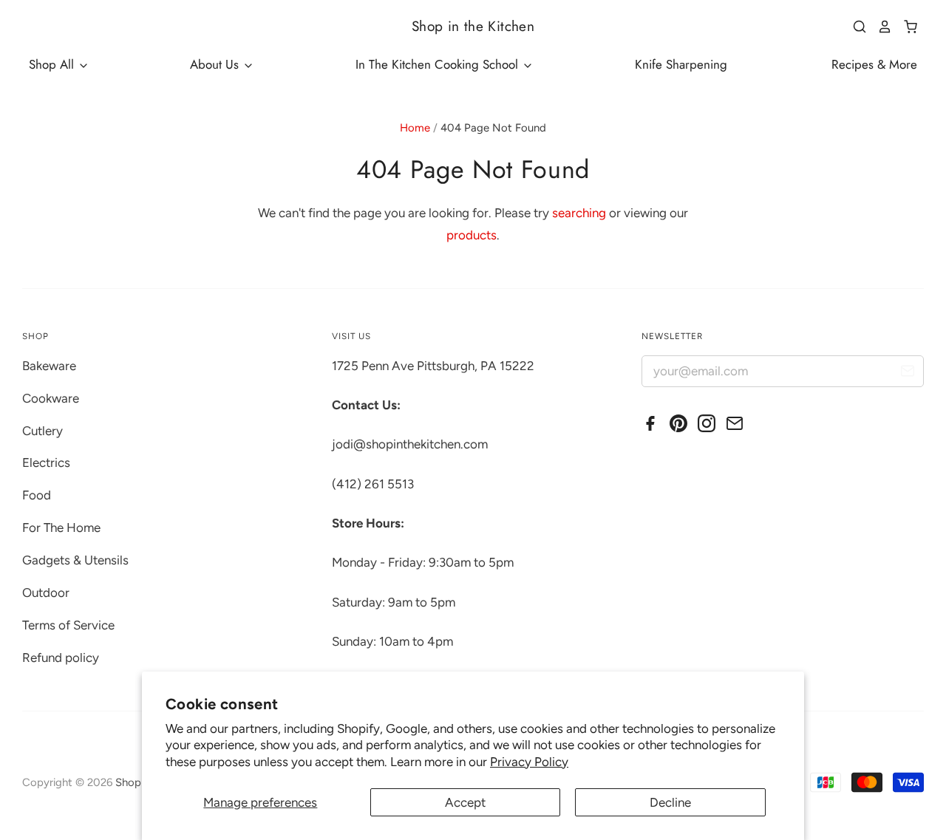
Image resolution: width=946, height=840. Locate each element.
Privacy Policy (529, 761)
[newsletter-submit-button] (907, 373)
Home (415, 127)
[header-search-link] (854, 26)
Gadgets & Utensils (75, 560)
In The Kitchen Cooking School (438, 64)
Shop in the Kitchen (473, 26)
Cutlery (42, 430)
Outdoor (45, 592)
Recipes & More (874, 64)
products (471, 235)
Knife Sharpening (681, 64)
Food (36, 495)
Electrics (46, 462)
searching (579, 212)
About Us (216, 64)
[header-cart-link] (905, 26)
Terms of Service (68, 625)
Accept (465, 802)
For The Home (61, 527)
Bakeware (49, 365)
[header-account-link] (879, 26)
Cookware (50, 398)
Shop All (53, 64)
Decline (670, 802)
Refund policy (60, 657)
